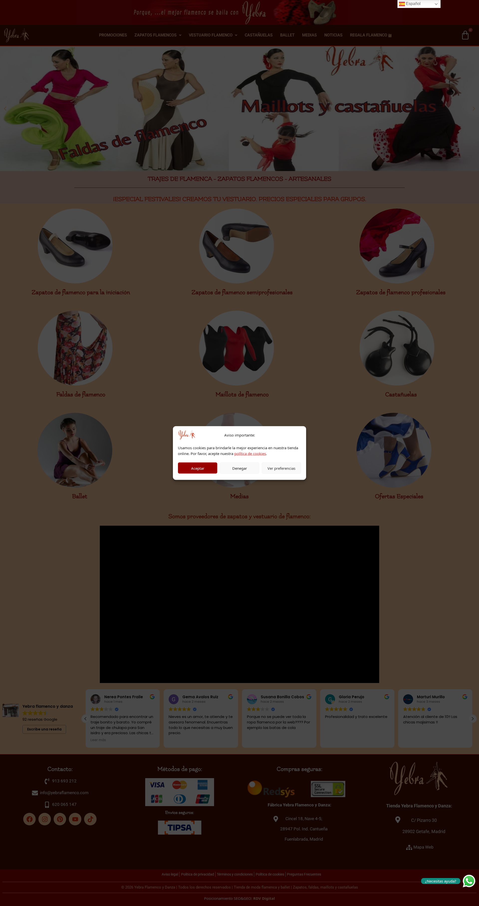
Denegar (239, 467)
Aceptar (197, 467)
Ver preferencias (281, 467)
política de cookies (250, 453)
